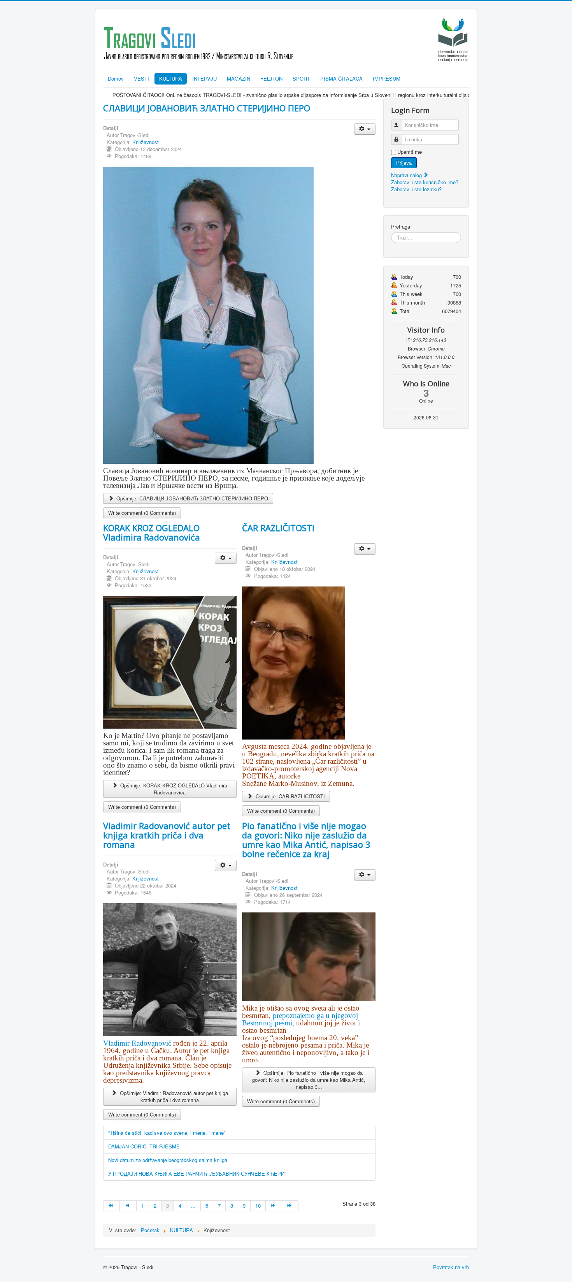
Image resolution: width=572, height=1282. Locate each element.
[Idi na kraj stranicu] (290, 1205)
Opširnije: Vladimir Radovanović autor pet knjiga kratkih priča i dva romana (173, 1096)
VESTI (141, 78)
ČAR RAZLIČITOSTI (278, 528)
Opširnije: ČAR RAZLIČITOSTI (289, 796)
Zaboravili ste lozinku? (416, 189)
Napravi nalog (407, 175)
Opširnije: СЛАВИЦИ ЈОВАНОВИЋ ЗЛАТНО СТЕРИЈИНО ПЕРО (191, 498)
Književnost (145, 142)
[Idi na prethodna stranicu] (128, 1205)
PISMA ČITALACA (341, 78)
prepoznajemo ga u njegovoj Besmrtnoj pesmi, (300, 1019)
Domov (116, 78)
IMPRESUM (386, 78)
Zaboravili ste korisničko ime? (424, 182)
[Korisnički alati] (364, 129)
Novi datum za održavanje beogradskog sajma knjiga (167, 1160)
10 (258, 1205)
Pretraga (400, 226)
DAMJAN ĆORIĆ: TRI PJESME (144, 1146)
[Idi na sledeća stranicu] (274, 1205)
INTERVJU (204, 78)
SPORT (301, 78)
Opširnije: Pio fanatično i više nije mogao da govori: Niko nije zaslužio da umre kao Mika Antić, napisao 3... (308, 1079)
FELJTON (271, 78)
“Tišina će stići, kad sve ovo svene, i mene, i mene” (166, 1132)
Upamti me (409, 151)
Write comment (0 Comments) (142, 512)
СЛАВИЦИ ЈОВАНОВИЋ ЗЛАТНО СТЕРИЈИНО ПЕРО (206, 108)
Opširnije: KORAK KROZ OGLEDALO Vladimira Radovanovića (173, 789)
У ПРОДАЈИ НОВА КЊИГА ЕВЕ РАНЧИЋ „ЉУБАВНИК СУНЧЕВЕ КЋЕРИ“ (197, 1173)
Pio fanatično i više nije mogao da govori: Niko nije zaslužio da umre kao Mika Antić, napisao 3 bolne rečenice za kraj (306, 839)
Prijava (404, 162)
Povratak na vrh (451, 1267)
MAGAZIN (238, 78)
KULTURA (170, 78)
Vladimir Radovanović (138, 1043)
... (193, 1205)
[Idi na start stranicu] (111, 1205)
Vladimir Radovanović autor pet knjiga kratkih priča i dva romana (166, 835)
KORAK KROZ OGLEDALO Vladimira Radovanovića (151, 532)
